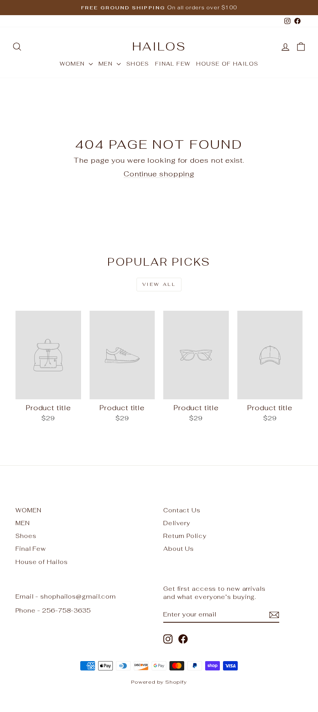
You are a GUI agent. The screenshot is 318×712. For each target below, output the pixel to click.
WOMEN (73, 63)
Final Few (173, 63)
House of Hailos (227, 63)
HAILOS (159, 46)
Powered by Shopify (159, 682)
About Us (178, 548)
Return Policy (185, 536)
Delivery (176, 523)
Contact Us (181, 510)
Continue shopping (159, 173)
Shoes (137, 63)
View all (159, 284)
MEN (107, 63)
